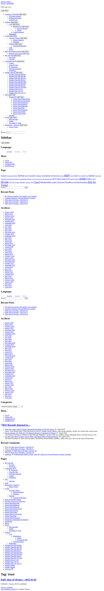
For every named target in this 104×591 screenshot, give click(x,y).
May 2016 (8, 276)
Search (3, 132)
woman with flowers (58, 182)
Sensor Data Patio (18, 108)
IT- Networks (13, 67)
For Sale (11, 59)
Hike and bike (13, 119)
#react (15, 176)
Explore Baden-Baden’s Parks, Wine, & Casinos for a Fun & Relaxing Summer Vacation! (42, 454)
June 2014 (8, 283)
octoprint (72, 179)
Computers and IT (11, 61)
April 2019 (8, 241)
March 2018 (9, 254)
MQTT (54, 179)
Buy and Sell (9, 55)
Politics (89, 179)
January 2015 (9, 282)
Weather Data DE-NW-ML (17, 87)
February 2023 (9, 216)
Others (19, 30)
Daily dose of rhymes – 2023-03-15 (16, 202)
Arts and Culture (14, 38)
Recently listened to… (18, 425)
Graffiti (83, 176)
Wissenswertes (45, 182)
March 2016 (9, 278)
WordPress (12, 70)
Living (7, 36)
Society (22, 182)
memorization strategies (13, 179)
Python (94, 179)
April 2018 (8, 252)
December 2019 (10, 232)
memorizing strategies (37, 179)
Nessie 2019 (65, 179)
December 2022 (10, 219)
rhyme (5, 181)
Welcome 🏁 (9, 569)
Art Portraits (55, 176)
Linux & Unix (13, 65)
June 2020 (8, 229)
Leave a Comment (7, 587)
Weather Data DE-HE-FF (17, 85)
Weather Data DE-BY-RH (17, 84)
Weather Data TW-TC (16, 91)
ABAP (27, 176)
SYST (32, 182)
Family (76, 176)
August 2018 (9, 247)
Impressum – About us (12, 125)
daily (67, 175)
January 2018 (9, 258)
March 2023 (9, 214)
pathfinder (8, 451)
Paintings (16, 42)
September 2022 (10, 223)
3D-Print (12, 115)
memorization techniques (26, 179)
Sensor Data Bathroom (20, 106)
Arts (90, 182)
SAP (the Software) (15, 69)
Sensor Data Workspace (20, 102)
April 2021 (8, 225)
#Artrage (3, 176)
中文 (15, 20)
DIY (6, 95)
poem (83, 178)
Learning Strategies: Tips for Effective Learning (20, 198)
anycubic (32, 176)
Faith (10, 48)
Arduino (38, 176)
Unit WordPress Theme (8, 589)
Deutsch (19, 18)
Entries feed (8, 162)
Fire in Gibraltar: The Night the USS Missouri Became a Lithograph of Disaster (30, 433)
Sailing (11, 121)
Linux (96, 176)
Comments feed (10, 164)
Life (87, 176)
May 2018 (8, 250)
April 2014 (8, 287)
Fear (80, 176)
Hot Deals (12, 57)
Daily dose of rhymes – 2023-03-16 (16, 200)
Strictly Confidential (7, 3)
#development (10, 176)
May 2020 (8, 230)
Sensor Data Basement (20, 110)
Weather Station (10, 72)
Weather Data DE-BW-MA (18, 82)
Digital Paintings (18, 40)
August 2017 (9, 267)
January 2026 (9, 212)
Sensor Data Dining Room (21, 99)
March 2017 (9, 271)
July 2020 (8, 227)
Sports (11, 49)
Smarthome (12, 97)
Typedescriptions (18, 32)
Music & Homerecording (13, 51)
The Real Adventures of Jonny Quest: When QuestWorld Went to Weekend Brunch (31, 437)
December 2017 (10, 260)
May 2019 (8, 240)
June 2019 (8, 238)
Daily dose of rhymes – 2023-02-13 (22, 447)
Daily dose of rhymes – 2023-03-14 (16, 203)
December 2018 (10, 245)
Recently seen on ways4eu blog (19, 53)
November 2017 (10, 261)
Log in (7, 160)
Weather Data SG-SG (16, 89)
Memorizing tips (47, 179)
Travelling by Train (15, 123)
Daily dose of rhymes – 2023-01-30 (25, 451)
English (18, 16)
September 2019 (10, 236)
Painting (76, 179)
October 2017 (9, 263)
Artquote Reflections (19, 46)
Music (59, 179)
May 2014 (8, 285)
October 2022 (9, 221)
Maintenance (17, 26)
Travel (7, 117)
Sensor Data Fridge (19, 112)
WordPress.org (9, 166)
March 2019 (9, 243)
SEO (13, 182)
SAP (10, 182)
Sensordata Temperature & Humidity (16, 520)
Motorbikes (12, 34)
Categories (4, 406)
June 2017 (8, 269)
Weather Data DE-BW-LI (17, 80)
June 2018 (8, 249)
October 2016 (9, 274)
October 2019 (9, 234)
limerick (92, 176)
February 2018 (9, 256)
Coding (11, 63)
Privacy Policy (13, 127)
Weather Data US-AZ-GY (17, 93)
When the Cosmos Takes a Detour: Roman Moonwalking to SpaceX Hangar (29, 429)
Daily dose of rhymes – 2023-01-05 (18, 579)
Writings (11, 44)
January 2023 (9, 218)
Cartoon (62, 176)
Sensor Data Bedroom (20, 104)
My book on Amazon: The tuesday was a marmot (21, 196)
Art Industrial (46, 176)
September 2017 (10, 265)
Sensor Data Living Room (21, 101)
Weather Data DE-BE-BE (17, 74)
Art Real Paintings (80, 182)
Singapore (17, 182)
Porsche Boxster (22, 28)
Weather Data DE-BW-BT (17, 76)
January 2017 (9, 272)
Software (28, 182)
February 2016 (9, 280)
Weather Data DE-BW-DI (17, 78)
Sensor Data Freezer (19, 113)
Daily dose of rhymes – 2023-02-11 (22, 449)
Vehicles (7, 22)
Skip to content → (6, 2)
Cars (10, 24)
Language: (8, 14)
